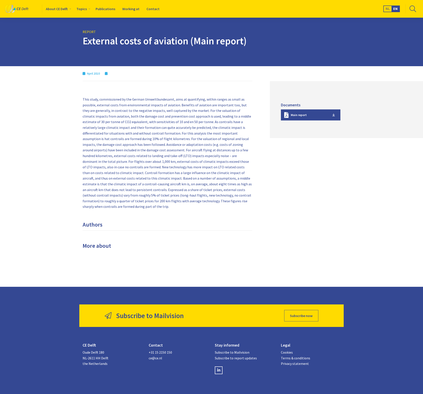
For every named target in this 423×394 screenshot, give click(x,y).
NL (388, 8)
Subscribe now (301, 315)
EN (395, 8)
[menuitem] (57, 9)
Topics (81, 9)
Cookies (287, 352)
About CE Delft (57, 9)
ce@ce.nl (155, 358)
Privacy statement (295, 363)
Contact (153, 9)
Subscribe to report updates (236, 358)
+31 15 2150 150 (160, 352)
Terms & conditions (295, 358)
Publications (105, 9)
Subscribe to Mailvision (232, 352)
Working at (130, 9)
